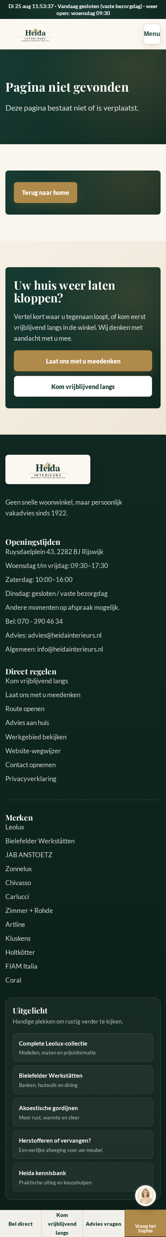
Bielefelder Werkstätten (40, 841)
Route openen (24, 709)
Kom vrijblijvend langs (83, 386)
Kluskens (17, 938)
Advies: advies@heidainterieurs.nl (53, 635)
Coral (13, 980)
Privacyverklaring (30, 779)
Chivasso (18, 883)
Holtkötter (20, 952)
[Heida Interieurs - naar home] (35, 34)
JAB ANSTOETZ (29, 855)
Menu (152, 34)
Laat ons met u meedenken (83, 361)
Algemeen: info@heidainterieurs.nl (54, 649)
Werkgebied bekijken (35, 737)
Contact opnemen (30, 765)
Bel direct (20, 1223)
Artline (15, 924)
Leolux (14, 827)
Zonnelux (18, 869)
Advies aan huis (27, 722)
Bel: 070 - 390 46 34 (34, 621)
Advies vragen (103, 1223)
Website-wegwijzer (33, 751)
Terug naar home (45, 192)
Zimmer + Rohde (29, 910)
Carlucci (17, 896)
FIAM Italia (21, 966)
